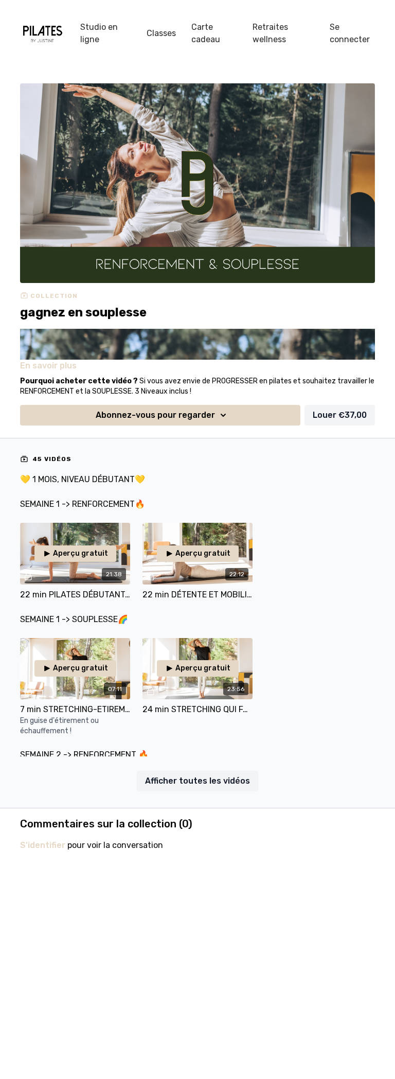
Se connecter (350, 33)
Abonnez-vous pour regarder (155, 415)
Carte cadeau (205, 33)
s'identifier (42, 845)
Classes (161, 33)
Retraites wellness (270, 33)
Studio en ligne (99, 33)
